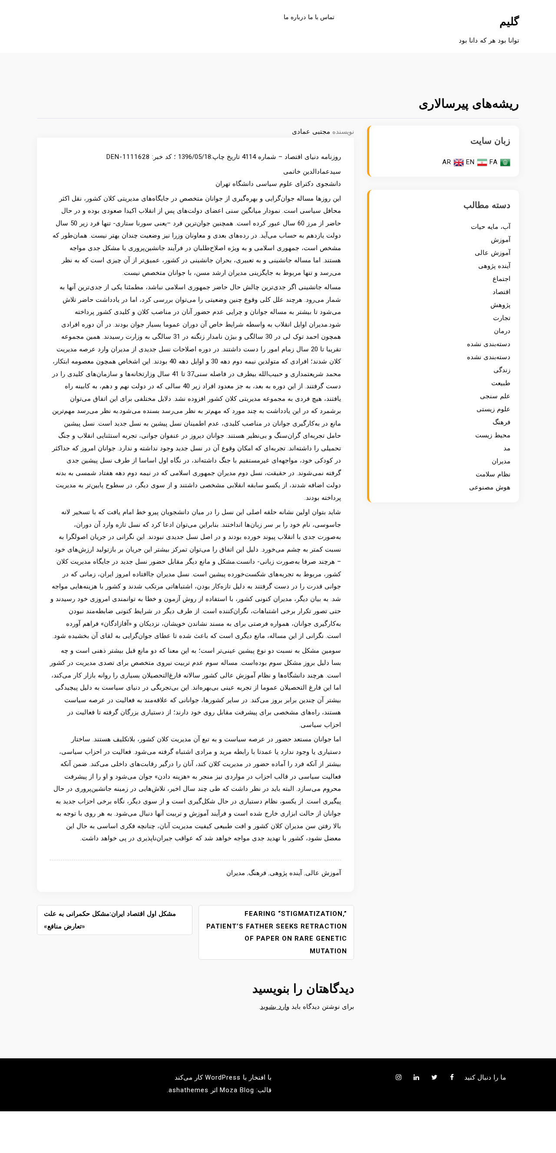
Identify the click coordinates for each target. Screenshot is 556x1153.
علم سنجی (495, 396)
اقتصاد (501, 292)
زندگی (501, 370)
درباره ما (295, 16)
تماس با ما (321, 16)
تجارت (501, 318)
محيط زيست (492, 435)
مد (506, 448)
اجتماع (501, 279)
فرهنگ (257, 873)
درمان (502, 331)
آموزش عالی (323, 873)
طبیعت (500, 383)
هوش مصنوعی (489, 487)
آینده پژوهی (286, 873)
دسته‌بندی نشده (488, 344)
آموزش (500, 240)
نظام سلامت (493, 474)
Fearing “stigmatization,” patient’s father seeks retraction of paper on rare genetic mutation (276, 932)
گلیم (509, 21)
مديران (235, 873)
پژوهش (500, 305)
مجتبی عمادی (311, 131)
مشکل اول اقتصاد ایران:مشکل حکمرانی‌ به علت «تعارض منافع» (110, 920)
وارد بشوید (274, 1007)
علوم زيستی (493, 409)
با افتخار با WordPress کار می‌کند (223, 1077)
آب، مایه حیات (490, 227)
